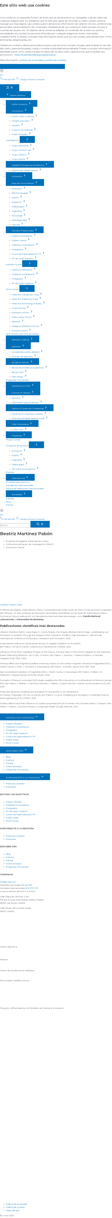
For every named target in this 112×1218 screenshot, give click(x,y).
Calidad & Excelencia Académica (28, 165)
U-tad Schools (19, 308)
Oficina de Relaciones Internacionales (25, 488)
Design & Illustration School (26, 326)
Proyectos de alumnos (17, 445)
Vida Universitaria (20, 424)
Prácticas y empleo (15, 783)
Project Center (13, 440)
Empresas (11, 787)
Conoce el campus (21, 393)
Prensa (9, 505)
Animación (17, 188)
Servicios (16, 398)
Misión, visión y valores (23, 116)
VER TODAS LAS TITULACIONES (22, 334)
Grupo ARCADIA (20, 145)
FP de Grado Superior (23, 258)
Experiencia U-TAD (21, 386)
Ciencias (16, 224)
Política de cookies (15, 1207)
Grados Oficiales (14, 723)
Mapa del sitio (13, 1210)
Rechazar (30, 66)
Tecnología (17, 215)
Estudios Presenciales (23, 230)
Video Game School (22, 317)
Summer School (20, 330)
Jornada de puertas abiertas (26, 352)
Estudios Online (14, 264)
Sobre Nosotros (20, 104)
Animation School (21, 312)
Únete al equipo (20, 134)
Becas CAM (18, 372)
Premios (10, 472)
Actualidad (17, 494)
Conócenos (18, 111)
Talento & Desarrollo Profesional (28, 408)
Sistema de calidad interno (25, 170)
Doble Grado (12, 740)
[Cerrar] (40, 524)
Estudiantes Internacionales (20, 485)
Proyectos (17, 435)
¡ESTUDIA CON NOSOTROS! (20, 718)
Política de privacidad (16, 1204)
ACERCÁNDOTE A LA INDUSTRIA (23, 777)
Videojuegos (18, 206)
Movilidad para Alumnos (17, 482)
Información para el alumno (25, 402)
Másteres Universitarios (23, 245)
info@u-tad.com (8, 882)
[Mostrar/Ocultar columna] (27, 139)
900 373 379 (32, 888)
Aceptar (10, 66)
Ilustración (17, 202)
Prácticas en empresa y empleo (28, 414)
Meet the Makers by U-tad (25, 299)
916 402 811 (26, 885)
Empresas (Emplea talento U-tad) (28, 418)
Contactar (40, 79)
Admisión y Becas (21, 340)
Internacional (18, 478)
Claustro (16, 125)
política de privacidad (31, 60)
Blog (8, 502)
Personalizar (53, 66)
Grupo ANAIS (19, 159)
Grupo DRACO (19, 155)
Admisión (16, 346)
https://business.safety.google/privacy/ (35, 54)
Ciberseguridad (19, 220)
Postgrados (18, 249)
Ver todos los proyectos (24, 469)
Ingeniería (17, 211)
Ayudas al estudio (21, 362)
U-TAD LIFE (18, 429)
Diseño (15, 197)
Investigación (13, 140)
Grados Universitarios (22, 236)
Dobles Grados (19, 240)
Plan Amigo (18, 377)
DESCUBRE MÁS (15, 751)
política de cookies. (55, 60)
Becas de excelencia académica (28, 367)
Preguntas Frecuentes (17, 380)
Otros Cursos (12, 289)
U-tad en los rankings (22, 130)
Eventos (10, 498)
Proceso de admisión (22, 356)
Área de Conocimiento (23, 183)
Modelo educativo (21, 121)
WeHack (16, 321)
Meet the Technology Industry (27, 303)
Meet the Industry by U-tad (25, 294)
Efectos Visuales (20, 193)
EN (1, 75)
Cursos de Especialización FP (27, 254)
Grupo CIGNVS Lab (22, 150)
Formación (17, 176)
